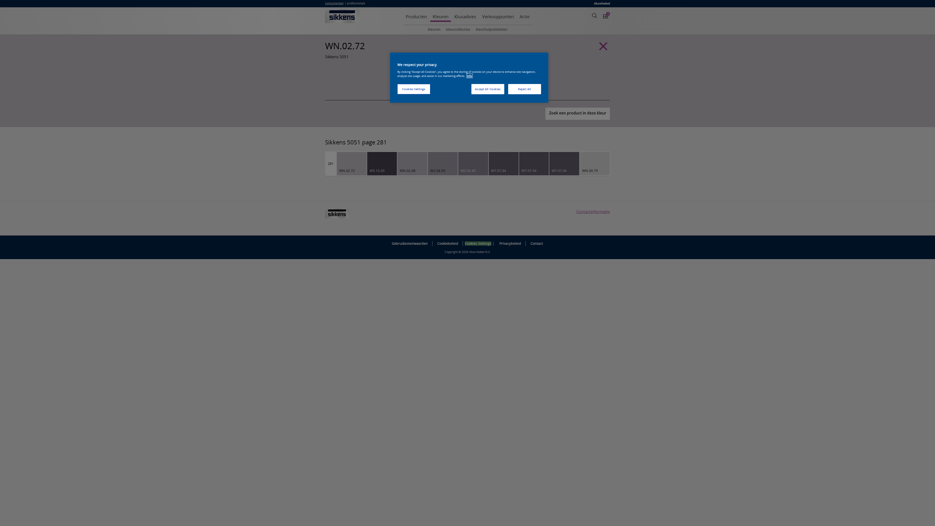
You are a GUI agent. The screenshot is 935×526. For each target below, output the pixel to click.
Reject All (524, 89)
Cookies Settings (413, 89)
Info (469, 76)
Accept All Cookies (487, 89)
